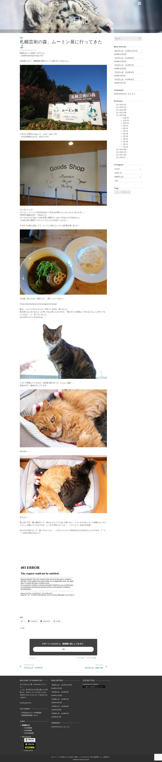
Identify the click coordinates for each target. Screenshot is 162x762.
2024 (121, 104)
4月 (124, 139)
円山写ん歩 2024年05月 (124, 79)
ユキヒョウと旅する (122, 192)
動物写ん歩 (119, 177)
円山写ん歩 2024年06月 (124, 72)
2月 (124, 144)
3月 (124, 141)
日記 (21, 38)
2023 (121, 107)
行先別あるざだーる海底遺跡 (31, 713)
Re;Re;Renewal (119, 94)
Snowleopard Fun (25, 703)
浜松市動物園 (29, 733)
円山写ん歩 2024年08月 (124, 58)
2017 (121, 155)
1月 (124, 147)
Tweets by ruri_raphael (90, 684)
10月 (124, 123)
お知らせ (118, 173)
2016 (121, 157)
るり (34, 50)
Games (117, 169)
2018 (121, 152)
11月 (124, 120)
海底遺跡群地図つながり (29, 715)
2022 (121, 110)
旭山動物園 (28, 730)
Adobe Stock (28, 750)
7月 (124, 131)
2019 (121, 149)
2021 (121, 112)
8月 (124, 128)
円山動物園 (28, 728)
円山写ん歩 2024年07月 (124, 65)
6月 (124, 133)
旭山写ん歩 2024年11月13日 (126, 51)
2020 (121, 115)
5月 (124, 136)
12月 (124, 118)
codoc (94, 658)
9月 (124, 126)
